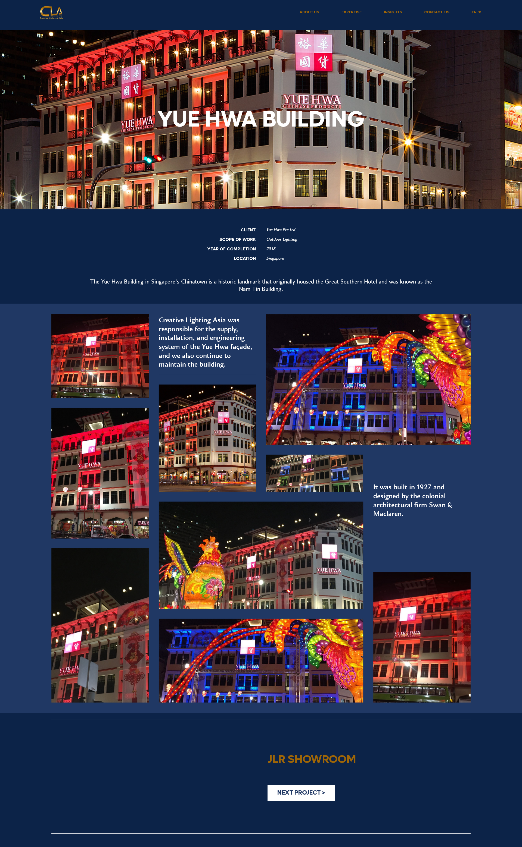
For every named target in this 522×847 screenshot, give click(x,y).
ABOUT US (309, 12)
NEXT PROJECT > (301, 793)
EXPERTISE (351, 12)
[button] (476, 12)
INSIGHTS (393, 12)
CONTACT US (436, 12)
